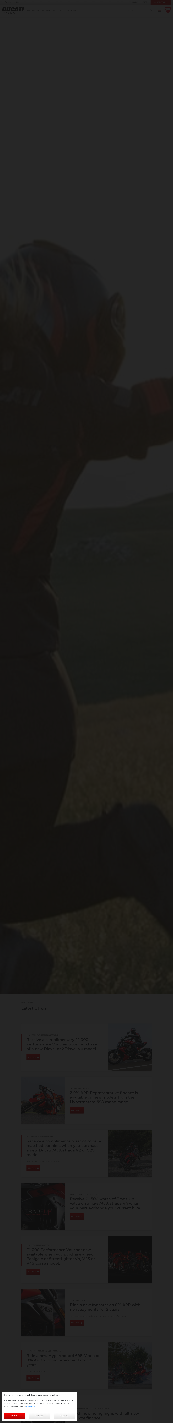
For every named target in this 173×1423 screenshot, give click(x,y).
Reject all (64, 1416)
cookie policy (31, 1406)
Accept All (14, 1416)
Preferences (39, 1416)
